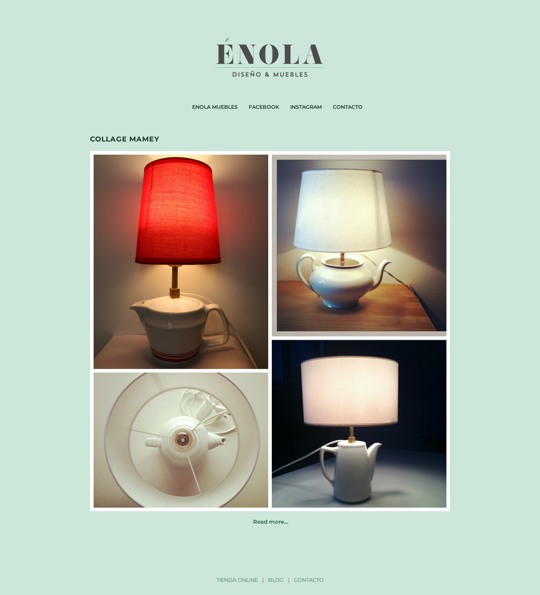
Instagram (306, 107)
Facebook (264, 107)
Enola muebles (215, 107)
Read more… (270, 521)
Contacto (348, 107)
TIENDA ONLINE (237, 580)
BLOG (276, 580)
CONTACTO (309, 580)
